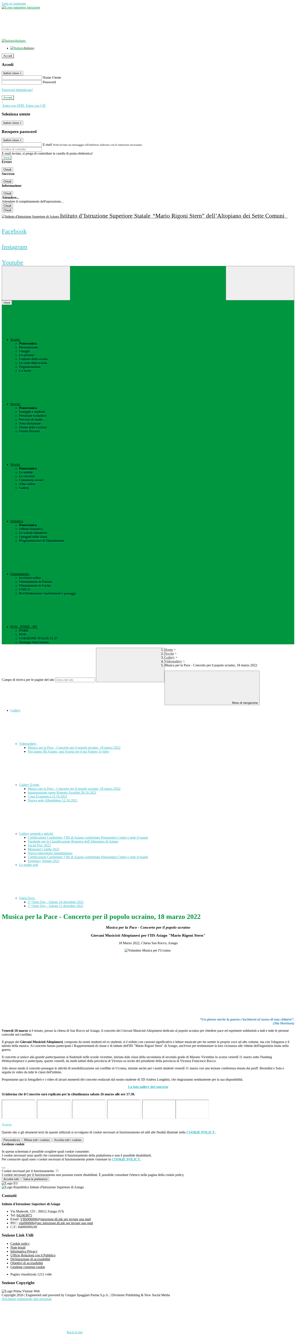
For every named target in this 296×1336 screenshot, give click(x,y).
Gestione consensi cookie (27, 1267)
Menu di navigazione (244, 702)
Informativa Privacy (23, 1251)
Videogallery (173, 661)
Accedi (7, 56)
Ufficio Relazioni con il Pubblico (32, 1255)
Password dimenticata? (17, 90)
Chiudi (7, 169)
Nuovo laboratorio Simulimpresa (50, 853)
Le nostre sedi (28, 865)
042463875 (24, 1215)
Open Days (27, 898)
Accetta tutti (68, 1140)
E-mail (47, 144)
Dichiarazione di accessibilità (30, 1259)
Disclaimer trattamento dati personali (27, 1299)
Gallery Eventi (29, 785)
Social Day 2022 (39, 845)
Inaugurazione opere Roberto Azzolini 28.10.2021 (62, 792)
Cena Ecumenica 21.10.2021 (47, 796)
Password (49, 82)
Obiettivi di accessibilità (26, 1263)
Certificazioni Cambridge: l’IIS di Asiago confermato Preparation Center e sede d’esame (88, 837)
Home (168, 649)
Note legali (17, 1247)
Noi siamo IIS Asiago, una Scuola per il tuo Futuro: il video (68, 751)
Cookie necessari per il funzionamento (28, 1171)
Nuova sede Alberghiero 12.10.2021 (53, 800)
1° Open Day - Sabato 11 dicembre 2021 (55, 906)
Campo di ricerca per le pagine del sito (28, 680)
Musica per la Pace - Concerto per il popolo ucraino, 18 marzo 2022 (74, 747)
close (6, 302)
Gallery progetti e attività (36, 833)
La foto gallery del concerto (148, 1087)
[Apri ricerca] (260, 283)
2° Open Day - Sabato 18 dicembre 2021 (56, 902)
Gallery (169, 657)
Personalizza (11, 1140)
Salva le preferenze (35, 1179)
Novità (169, 653)
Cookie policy (20, 1243)
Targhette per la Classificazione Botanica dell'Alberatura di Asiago (73, 841)
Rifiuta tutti (37, 1140)
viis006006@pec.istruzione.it (56, 1223)
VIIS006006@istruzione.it (55, 1219)
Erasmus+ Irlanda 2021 (44, 861)
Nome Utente (52, 77)
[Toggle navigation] (36, 283)
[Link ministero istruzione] (21, 7)
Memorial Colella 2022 (43, 849)
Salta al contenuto (14, 3)
